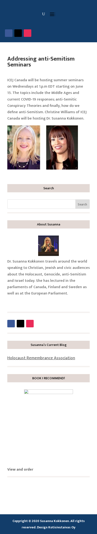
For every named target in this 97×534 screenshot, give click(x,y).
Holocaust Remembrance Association (41, 358)
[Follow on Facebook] (8, 33)
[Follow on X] (18, 33)
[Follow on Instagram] (27, 33)
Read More (23, 302)
